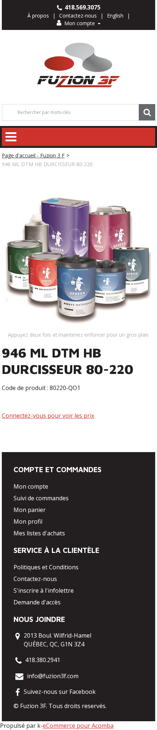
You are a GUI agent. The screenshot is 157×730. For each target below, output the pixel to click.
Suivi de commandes (41, 498)
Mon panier (30, 510)
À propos (38, 15)
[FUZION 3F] (78, 65)
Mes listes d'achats (39, 533)
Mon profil (28, 521)
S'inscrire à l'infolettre (44, 590)
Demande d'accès (37, 602)
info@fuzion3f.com (52, 676)
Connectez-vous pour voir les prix (48, 416)
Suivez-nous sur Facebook (60, 692)
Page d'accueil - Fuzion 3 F (33, 155)
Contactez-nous (78, 15)
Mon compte (79, 23)
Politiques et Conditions (46, 567)
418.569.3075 (81, 7)
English (115, 15)
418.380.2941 (42, 660)
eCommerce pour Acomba (78, 726)
